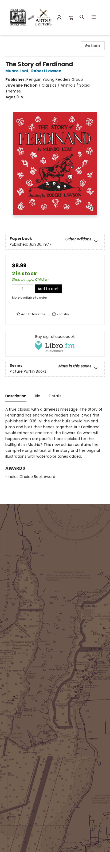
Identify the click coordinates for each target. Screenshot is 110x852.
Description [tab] (15, 396)
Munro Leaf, (17, 71)
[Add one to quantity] (29, 289)
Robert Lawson (46, 71)
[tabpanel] (55, 449)
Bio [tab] (37, 396)
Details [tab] (55, 396)
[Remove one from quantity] (15, 289)
